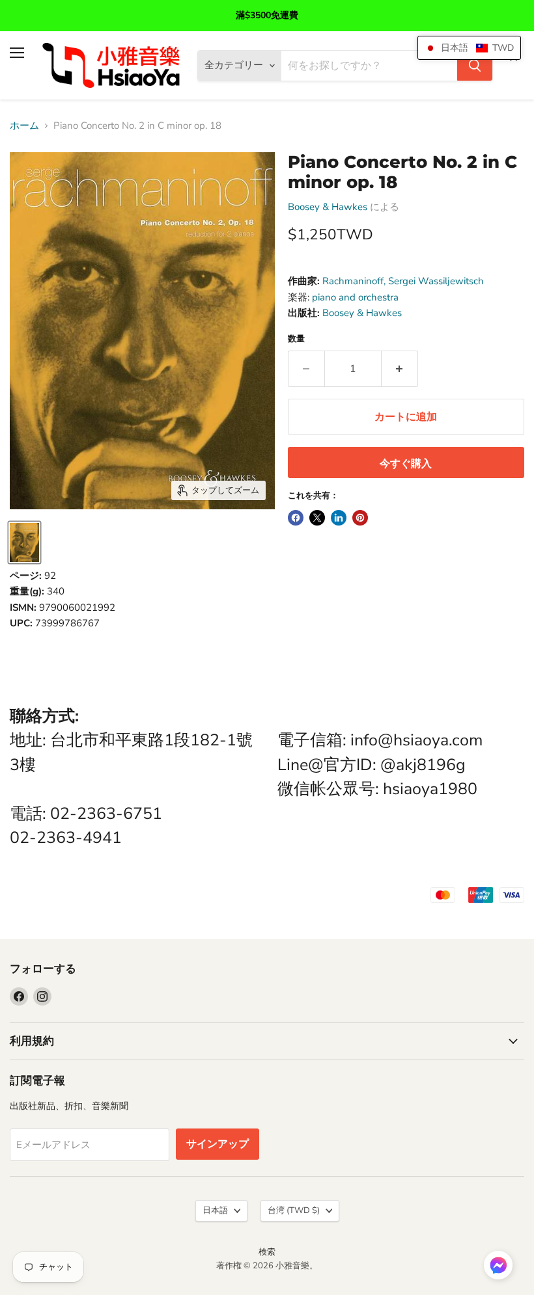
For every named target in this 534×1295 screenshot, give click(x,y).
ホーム (24, 125)
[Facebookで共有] (295, 518)
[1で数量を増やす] (400, 369)
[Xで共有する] (317, 518)
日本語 (215, 1210)
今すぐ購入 (406, 464)
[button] (498, 1266)
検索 (267, 1252)
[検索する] (474, 66)
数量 (296, 339)
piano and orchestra (355, 297)
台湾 (294, 1210)
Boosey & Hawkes (327, 206)
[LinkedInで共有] (338, 518)
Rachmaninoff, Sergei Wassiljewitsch (403, 280)
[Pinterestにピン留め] (360, 518)
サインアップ (217, 1144)
